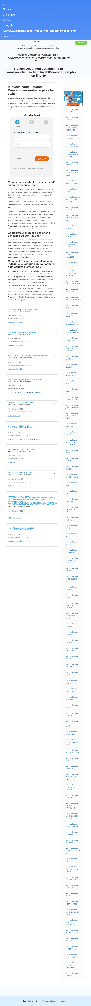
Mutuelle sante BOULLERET (72, 425)
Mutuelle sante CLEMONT (72, 767)
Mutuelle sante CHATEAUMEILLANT (73, 282)
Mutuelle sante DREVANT (72, 939)
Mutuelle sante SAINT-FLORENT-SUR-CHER (72, 154)
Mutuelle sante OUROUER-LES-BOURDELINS (72, 776)
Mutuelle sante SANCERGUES (72, 733)
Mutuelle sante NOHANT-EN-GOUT (73, 931)
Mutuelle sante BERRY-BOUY (72, 543)
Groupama (12, 462)
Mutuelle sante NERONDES (72, 374)
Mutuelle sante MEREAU (72, 235)
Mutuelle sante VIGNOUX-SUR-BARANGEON (72, 254)
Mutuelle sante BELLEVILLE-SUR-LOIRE (72, 579)
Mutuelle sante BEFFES (72, 759)
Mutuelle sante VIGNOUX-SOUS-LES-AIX (73, 850)
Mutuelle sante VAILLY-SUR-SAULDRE (72, 723)
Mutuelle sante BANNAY (72, 714)
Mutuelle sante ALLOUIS (72, 641)
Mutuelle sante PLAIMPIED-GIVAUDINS (72, 348)
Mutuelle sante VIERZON (72, 118)
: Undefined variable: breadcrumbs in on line (38, 47)
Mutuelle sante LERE (72, 484)
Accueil (37, 41)
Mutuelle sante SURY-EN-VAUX (72, 878)
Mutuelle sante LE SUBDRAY (73, 625)
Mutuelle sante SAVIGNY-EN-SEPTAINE (72, 787)
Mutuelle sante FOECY (72, 264)
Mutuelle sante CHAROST (72, 569)
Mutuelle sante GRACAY (72, 366)
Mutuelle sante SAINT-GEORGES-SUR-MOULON (72, 816)
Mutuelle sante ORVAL (72, 315)
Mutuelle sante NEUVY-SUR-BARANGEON (72, 442)
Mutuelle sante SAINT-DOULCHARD (73, 137)
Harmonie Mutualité (15, 322)
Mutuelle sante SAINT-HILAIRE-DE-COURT (72, 912)
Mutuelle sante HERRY (72, 535)
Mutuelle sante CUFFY (72, 492)
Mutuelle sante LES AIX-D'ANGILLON (73, 298)
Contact (62, 1001)
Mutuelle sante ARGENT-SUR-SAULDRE (72, 244)
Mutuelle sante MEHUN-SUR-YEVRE (73, 145)
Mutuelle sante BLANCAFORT (72, 518)
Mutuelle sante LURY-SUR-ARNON (72, 751)
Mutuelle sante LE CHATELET (73, 500)
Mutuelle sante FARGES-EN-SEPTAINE (72, 605)
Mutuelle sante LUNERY (72, 382)
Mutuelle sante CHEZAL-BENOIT (72, 649)
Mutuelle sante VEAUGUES (72, 796)
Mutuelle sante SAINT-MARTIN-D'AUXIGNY (72, 273)
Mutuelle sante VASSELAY (72, 468)
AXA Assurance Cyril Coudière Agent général (24, 392)
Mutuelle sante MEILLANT (72, 698)
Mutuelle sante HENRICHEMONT (72, 323)
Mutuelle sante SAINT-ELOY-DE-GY (72, 398)
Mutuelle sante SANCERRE (72, 358)
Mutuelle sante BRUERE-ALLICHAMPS (72, 922)
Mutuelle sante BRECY (72, 674)
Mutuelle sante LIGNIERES (72, 390)
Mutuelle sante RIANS (72, 527)
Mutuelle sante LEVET (72, 451)
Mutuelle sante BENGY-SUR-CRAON (73, 825)
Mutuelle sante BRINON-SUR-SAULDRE (72, 615)
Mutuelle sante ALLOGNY (72, 588)
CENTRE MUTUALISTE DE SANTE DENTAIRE (23, 439)
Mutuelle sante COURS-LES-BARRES (73, 551)
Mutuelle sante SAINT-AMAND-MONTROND (72, 127)
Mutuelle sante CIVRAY (72, 596)
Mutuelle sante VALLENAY (72, 833)
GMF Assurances (14, 416)
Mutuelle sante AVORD (72, 227)
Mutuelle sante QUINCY (72, 706)
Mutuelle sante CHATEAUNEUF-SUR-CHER (73, 415)
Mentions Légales (49, 1001)
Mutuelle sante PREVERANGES (72, 948)
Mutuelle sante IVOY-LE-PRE (72, 633)
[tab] (32, 310)
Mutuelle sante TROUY (72, 190)
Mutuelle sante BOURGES (72, 110)
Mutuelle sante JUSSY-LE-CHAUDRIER (72, 965)
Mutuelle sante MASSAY (72, 433)
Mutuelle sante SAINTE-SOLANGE (72, 476)
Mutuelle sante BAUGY (72, 459)
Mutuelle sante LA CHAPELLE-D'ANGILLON (73, 805)
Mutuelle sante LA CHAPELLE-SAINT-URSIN (73, 217)
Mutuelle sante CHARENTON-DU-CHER (72, 509)
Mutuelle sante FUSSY (72, 307)
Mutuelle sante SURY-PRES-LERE (72, 956)
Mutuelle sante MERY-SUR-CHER (72, 841)
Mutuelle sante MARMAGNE (72, 290)
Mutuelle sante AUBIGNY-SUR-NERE (73, 163)
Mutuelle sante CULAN (72, 682)
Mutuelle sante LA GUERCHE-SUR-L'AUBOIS (73, 199)
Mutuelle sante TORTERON (72, 690)
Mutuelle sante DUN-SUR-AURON (72, 182)
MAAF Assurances (14, 518)
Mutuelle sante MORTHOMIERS (72, 902)
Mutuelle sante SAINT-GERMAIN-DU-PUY (72, 172)
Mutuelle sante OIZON (72, 894)
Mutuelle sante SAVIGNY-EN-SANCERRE (72, 560)
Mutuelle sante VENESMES (72, 665)
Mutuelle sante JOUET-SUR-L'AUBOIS (73, 406)
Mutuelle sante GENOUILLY (72, 886)
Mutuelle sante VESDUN (72, 974)
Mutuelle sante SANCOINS (72, 208)
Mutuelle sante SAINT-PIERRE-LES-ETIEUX (72, 742)
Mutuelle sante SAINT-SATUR (72, 339)
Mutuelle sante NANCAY (72, 657)
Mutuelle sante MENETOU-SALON (72, 331)
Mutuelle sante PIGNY (72, 860)
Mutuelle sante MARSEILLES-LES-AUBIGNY (72, 869)
